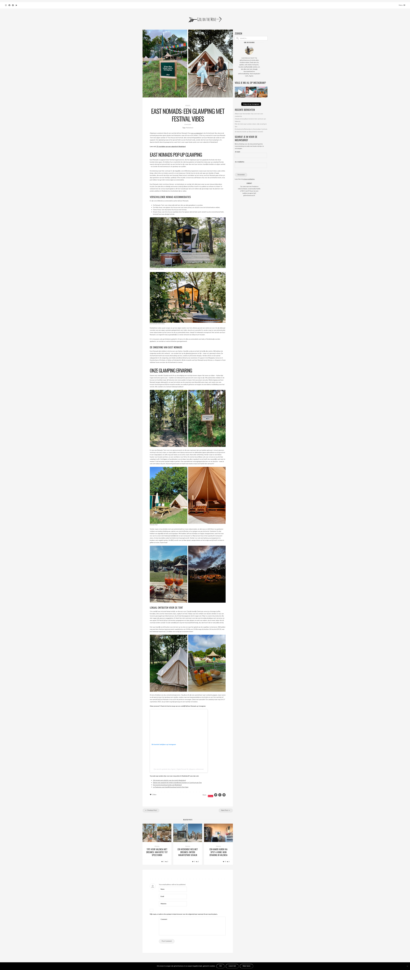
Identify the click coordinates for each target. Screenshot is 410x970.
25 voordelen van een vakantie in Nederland (171, 146)
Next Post (224, 810)
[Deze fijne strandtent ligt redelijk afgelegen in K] (240, 92)
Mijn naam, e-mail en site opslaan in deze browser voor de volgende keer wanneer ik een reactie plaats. (184, 914)
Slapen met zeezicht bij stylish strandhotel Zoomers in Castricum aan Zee (177, 782)
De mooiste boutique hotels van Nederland (167, 785)
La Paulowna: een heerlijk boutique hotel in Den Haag (170, 787)
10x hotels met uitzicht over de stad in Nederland (169, 780)
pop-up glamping (196, 133)
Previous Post (152, 810)
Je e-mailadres (239, 162)
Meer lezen (246, 966)
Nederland (189, 128)
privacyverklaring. (249, 179)
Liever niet (232, 966)
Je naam (237, 152)
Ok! (220, 966)
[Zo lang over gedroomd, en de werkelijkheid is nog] (251, 92)
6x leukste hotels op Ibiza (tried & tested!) (249, 131)
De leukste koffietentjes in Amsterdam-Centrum (251, 129)
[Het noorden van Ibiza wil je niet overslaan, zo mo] (262, 92)
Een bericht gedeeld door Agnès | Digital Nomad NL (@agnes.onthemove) (179, 769)
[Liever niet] (407, 966)
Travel (187, 105)
